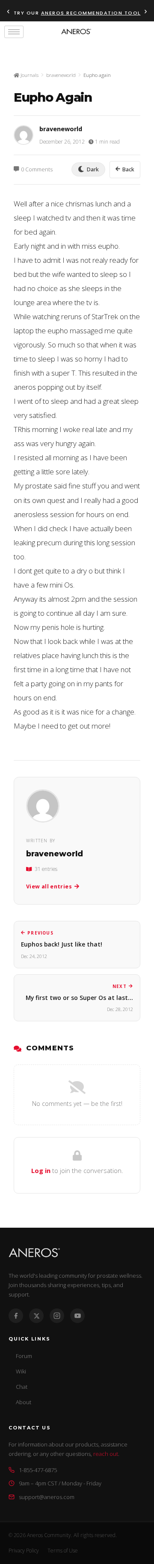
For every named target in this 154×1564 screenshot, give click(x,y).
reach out (105, 1454)
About (23, 1402)
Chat (21, 1387)
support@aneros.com (46, 1497)
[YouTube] (77, 1315)
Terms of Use (62, 1550)
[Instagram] (57, 1315)
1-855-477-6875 (38, 1470)
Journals (28, 75)
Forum (24, 1356)
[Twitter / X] (36, 1315)
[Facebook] (16, 1315)
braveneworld (61, 75)
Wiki (21, 1371)
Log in (40, 1170)
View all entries (49, 886)
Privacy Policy (24, 1550)
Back (128, 169)
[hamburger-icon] (14, 32)
